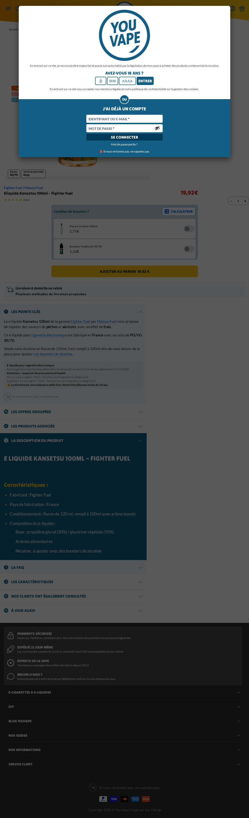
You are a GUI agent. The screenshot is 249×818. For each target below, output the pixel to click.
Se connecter (124, 137)
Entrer (145, 80)
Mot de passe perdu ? (124, 144)
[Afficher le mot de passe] (157, 128)
